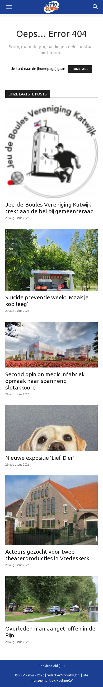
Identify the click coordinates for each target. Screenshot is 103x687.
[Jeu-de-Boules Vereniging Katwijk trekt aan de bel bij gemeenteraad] (51, 151)
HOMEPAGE (80, 69)
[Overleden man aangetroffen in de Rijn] (51, 599)
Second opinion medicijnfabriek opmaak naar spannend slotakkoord (45, 381)
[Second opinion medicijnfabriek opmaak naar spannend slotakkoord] (51, 344)
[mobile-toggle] (9, 7)
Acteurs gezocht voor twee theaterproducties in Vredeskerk (47, 554)
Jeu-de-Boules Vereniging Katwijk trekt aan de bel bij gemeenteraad (49, 207)
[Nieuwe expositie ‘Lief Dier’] (51, 428)
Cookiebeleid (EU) (52, 666)
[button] (95, 7)
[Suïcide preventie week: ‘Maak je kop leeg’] (51, 260)
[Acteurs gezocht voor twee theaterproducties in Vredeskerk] (51, 510)
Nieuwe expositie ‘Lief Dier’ (39, 457)
